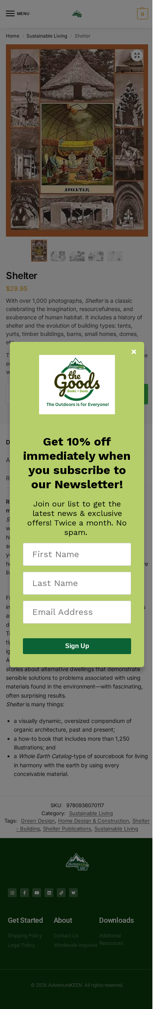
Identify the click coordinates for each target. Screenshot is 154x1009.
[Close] (133, 351)
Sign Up (77, 646)
